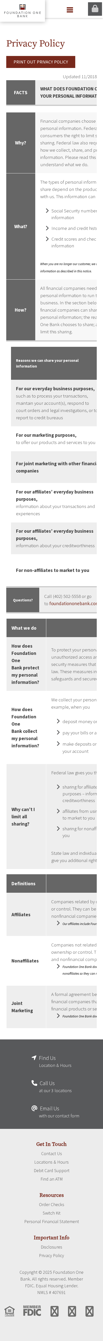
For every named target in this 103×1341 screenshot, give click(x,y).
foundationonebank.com (74, 603)
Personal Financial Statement (51, 1221)
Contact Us (51, 1153)
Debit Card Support (52, 1170)
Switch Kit (51, 1213)
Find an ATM (51, 1179)
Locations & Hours (51, 1162)
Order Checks (51, 1204)
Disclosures (51, 1247)
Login (95, 9)
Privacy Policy (51, 1255)
